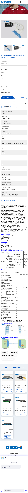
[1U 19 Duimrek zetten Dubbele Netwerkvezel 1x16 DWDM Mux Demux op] (20, 400)
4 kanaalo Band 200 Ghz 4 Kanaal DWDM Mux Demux (7, 409)
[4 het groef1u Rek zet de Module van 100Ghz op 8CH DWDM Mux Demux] (7, 377)
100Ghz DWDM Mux (7, 359)
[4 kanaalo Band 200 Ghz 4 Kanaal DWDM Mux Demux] (7, 400)
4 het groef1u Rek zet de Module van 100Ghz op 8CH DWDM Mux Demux (7, 386)
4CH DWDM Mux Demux (9, 355)
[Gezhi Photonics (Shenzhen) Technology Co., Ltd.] (6, 2)
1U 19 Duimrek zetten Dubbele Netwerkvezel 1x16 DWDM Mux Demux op (20, 409)
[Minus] (26, 458)
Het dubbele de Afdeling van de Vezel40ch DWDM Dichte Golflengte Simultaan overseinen (7, 433)
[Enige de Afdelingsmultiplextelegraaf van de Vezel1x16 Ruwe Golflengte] (14, 29)
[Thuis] (14, 449)
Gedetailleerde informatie (7, 103)
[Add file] (2, 490)
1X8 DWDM (13, 352)
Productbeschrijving (20, 103)
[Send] (26, 490)
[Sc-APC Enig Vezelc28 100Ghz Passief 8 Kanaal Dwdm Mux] (20, 377)
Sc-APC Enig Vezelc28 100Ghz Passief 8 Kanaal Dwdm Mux (20, 386)
